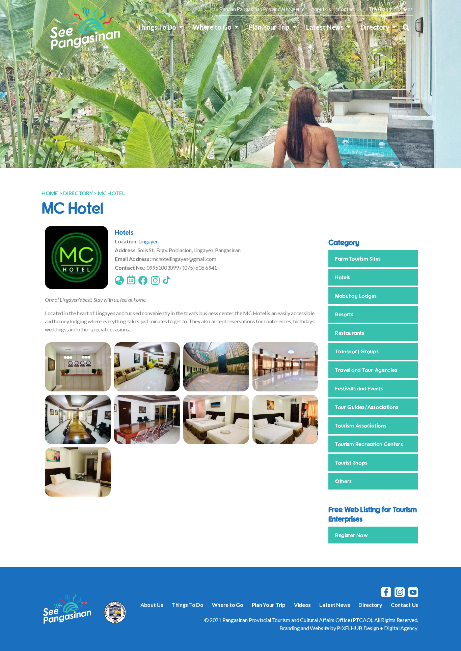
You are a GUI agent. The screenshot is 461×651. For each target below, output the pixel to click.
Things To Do (156, 27)
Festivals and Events (359, 388)
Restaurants (349, 332)
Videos (405, 9)
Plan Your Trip (268, 27)
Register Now (351, 535)
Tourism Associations (360, 425)
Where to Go (212, 27)
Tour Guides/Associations (366, 407)
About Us (321, 9)
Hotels (124, 232)
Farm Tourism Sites (358, 258)
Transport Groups (357, 351)
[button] (406, 27)
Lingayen (148, 241)
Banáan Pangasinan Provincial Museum (261, 9)
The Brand (380, 9)
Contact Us (350, 9)
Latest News (325, 27)
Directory (374, 27)
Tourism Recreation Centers (369, 444)
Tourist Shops (351, 462)
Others (343, 481)
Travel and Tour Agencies (366, 369)
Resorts (344, 314)
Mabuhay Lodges (356, 295)
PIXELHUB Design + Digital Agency (377, 628)
